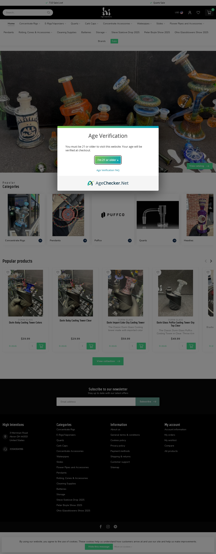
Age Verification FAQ (108, 170)
